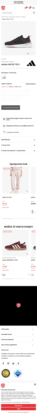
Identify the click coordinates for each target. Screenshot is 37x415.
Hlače (3, 195)
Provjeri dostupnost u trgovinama (13, 151)
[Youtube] (13, 363)
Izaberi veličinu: (6, 84)
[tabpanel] (18, 38)
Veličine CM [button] (17, 86)
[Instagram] (8, 363)
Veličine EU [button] (4, 86)
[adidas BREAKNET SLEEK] (15, 243)
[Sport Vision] (3, 8)
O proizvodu (5, 145)
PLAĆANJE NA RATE (22, 2)
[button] (18, 13)
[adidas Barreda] (32, 274)
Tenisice (23, 17)
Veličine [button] (11, 86)
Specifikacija (5, 140)
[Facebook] (3, 363)
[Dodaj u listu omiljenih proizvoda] (27, 191)
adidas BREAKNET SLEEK (10, 260)
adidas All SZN (6, 197)
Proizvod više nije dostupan (10, 107)
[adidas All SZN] (15, 180)
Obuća (18, 17)
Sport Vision (4, 17)
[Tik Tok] (18, 363)
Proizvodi (12, 17)
